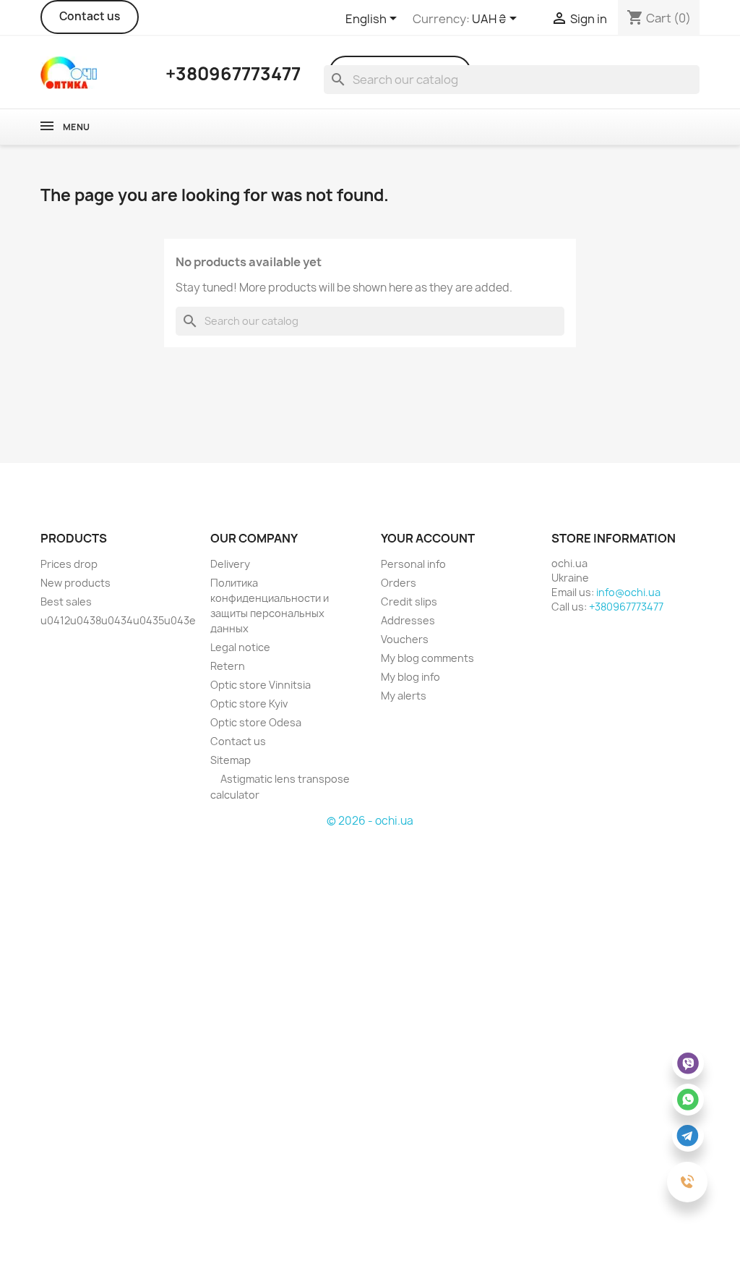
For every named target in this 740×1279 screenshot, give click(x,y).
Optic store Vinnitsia (260, 685)
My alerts (403, 695)
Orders (398, 583)
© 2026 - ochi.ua (370, 820)
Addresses (408, 620)
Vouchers (405, 639)
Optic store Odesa (255, 722)
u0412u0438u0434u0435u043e (118, 620)
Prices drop (69, 564)
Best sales (66, 601)
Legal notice (240, 647)
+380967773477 (626, 606)
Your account (428, 538)
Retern (227, 666)
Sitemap (230, 760)
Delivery (230, 564)
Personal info (413, 564)
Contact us (89, 16)
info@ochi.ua (628, 592)
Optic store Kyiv (249, 703)
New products (75, 583)
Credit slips (409, 601)
